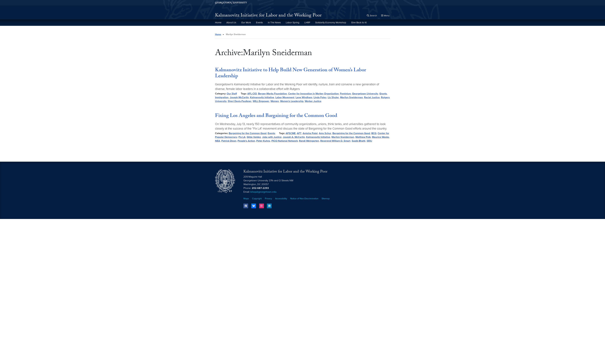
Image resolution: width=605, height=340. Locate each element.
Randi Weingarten (309, 140)
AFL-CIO (252, 93)
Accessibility (281, 198)
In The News (274, 22)
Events (259, 22)
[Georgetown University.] (231, 2)
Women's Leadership (291, 101)
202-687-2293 (260, 188)
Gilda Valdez (254, 137)
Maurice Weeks (380, 137)
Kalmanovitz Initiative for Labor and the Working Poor (268, 16)
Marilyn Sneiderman (351, 97)
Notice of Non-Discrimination (304, 198)
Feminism (345, 93)
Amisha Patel (310, 133)
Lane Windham (304, 97)
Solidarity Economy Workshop (330, 22)
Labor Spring (292, 22)
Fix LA (242, 137)
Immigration (221, 97)
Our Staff (232, 93)
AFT (299, 133)
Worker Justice (313, 101)
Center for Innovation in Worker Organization (313, 93)
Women (275, 101)
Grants (383, 93)
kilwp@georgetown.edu (263, 191)
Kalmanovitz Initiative (262, 97)
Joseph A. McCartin (294, 137)
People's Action (246, 140)
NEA (217, 140)
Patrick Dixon (228, 140)
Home (218, 22)
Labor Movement (284, 97)
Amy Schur (325, 133)
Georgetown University (365, 93)
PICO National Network (284, 140)
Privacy (268, 198)
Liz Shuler (333, 97)
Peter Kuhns (263, 140)
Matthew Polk (363, 137)
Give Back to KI (359, 22)
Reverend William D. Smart (335, 140)
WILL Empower (261, 101)
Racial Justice (372, 97)
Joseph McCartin (239, 97)
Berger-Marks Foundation (272, 93)
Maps (246, 198)
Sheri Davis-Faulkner (239, 101)
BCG (373, 133)
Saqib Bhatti (358, 140)
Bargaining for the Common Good (247, 133)
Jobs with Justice (272, 137)
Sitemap (326, 198)
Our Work (246, 22)
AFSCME (291, 133)
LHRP (307, 22)
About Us (231, 22)
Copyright (257, 198)
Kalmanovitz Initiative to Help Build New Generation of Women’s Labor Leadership (290, 73)
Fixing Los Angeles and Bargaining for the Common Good (276, 116)
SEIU (369, 140)
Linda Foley (320, 97)
